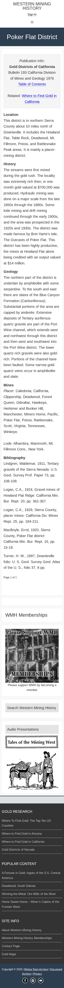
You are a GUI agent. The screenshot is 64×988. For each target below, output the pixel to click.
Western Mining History (32, 6)
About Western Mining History (22, 930)
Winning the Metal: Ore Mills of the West (29, 894)
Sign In (32, 14)
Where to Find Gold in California (23, 841)
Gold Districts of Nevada (18, 849)
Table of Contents (32, 84)
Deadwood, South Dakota (18, 886)
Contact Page (11, 946)
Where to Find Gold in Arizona (22, 833)
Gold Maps (9, 954)
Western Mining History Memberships (27, 938)
